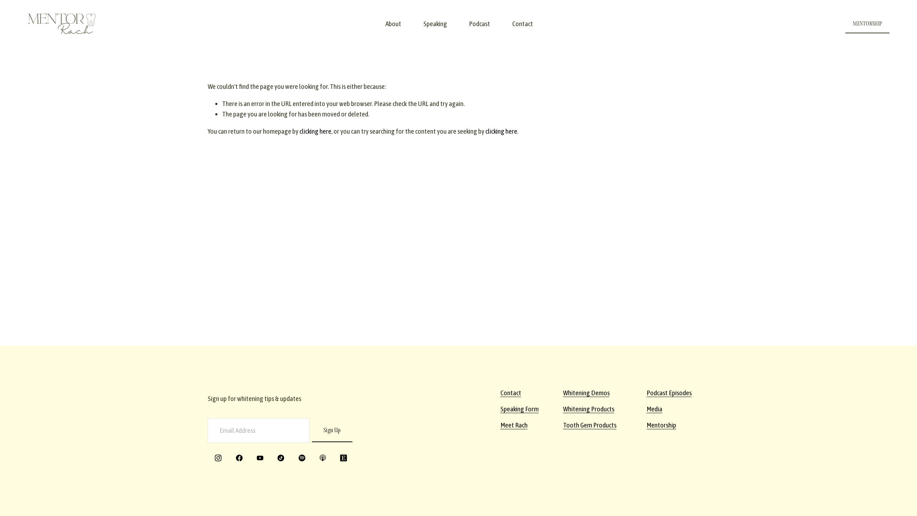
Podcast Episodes (669, 393)
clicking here (315, 131)
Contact (522, 24)
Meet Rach (514, 425)
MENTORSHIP (867, 23)
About (393, 24)
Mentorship (661, 425)
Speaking (435, 24)
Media (654, 409)
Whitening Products (588, 409)
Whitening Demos (586, 393)
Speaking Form (519, 409)
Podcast (479, 24)
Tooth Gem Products (589, 425)
